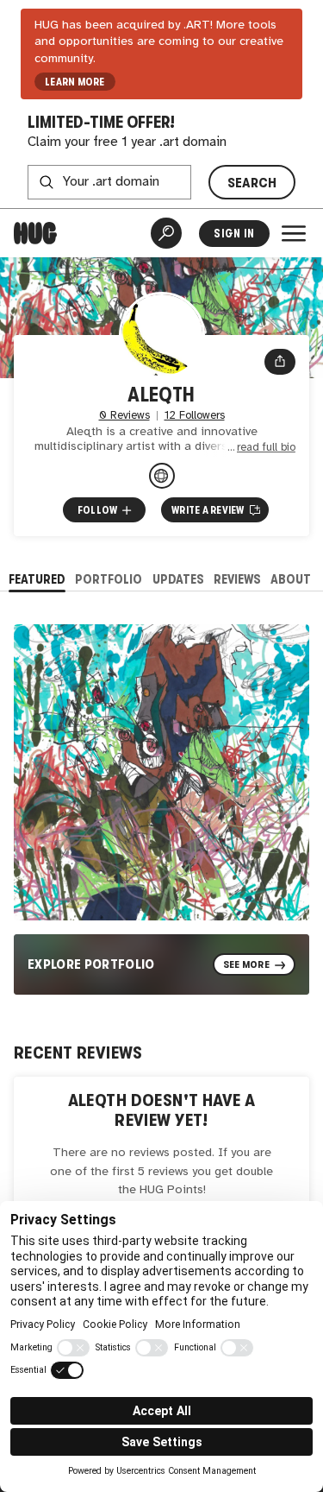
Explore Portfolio (91, 964)
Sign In (234, 233)
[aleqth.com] (162, 476)
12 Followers (195, 415)
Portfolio (108, 579)
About (290, 579)
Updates (178, 579)
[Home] (35, 233)
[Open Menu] (293, 233)
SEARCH (252, 182)
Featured (37, 579)
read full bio (266, 447)
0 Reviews (124, 415)
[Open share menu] (279, 362)
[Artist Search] (166, 233)
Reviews (237, 579)
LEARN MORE (74, 82)
